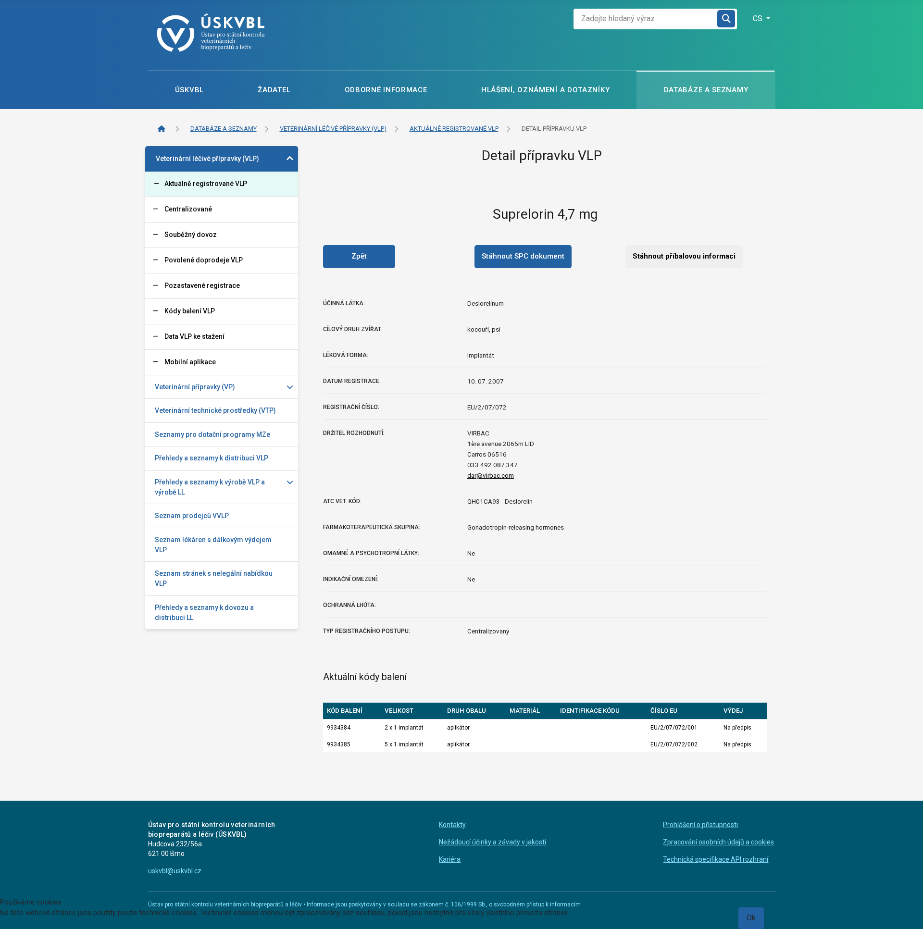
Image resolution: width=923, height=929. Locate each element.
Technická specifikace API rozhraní (715, 859)
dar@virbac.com (490, 475)
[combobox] (646, 19)
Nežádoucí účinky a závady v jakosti (492, 842)
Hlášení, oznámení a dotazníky (545, 90)
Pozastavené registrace (202, 285)
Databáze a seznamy (706, 90)
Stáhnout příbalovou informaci (684, 256)
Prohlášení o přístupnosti (700, 825)
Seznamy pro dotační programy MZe (212, 434)
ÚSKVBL (189, 90)
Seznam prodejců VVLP (192, 516)
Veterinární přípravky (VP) (195, 387)
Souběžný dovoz (190, 234)
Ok (751, 917)
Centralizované (188, 209)
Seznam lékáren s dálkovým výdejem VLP (213, 545)
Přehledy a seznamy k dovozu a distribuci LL (204, 612)
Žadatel (274, 90)
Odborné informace (386, 90)
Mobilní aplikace (190, 362)
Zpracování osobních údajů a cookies (718, 842)
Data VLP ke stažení (194, 336)
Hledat (726, 19)
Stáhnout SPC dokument (523, 256)
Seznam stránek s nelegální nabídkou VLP (214, 578)
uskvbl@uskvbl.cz (174, 871)
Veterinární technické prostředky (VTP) (215, 410)
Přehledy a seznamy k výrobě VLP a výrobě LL (210, 487)
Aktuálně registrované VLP (205, 183)
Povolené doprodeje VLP (203, 260)
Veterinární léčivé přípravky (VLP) (207, 158)
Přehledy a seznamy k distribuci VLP (211, 458)
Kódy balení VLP (189, 311)
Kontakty (452, 825)
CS (758, 18)
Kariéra (450, 859)
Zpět (359, 256)
